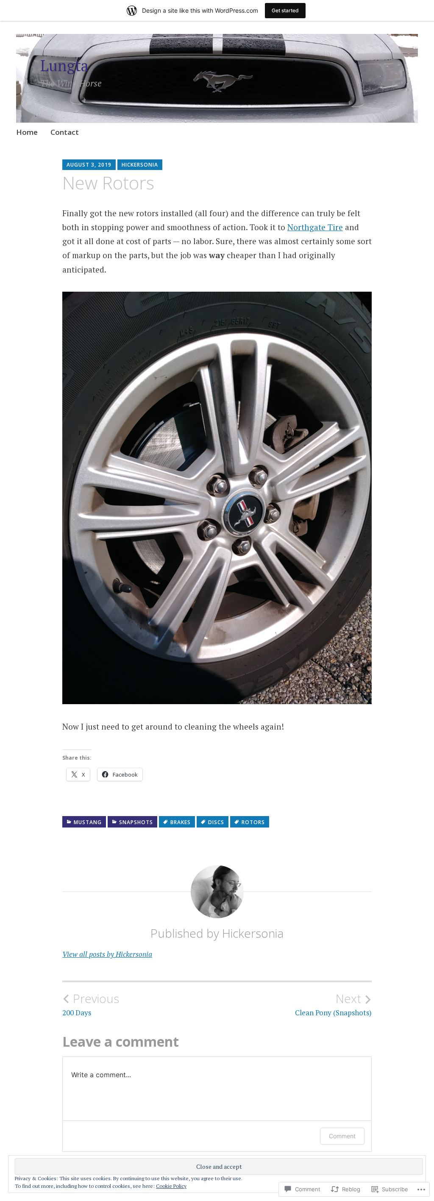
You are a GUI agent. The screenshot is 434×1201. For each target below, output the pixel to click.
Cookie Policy (171, 1186)
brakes (180, 822)
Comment (342, 1136)
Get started (285, 10)
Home (27, 132)
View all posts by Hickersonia (107, 954)
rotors (253, 822)
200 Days (90, 1004)
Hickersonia (140, 164)
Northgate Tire (315, 227)
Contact (64, 132)
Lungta (64, 65)
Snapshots (136, 822)
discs (216, 822)
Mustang (88, 822)
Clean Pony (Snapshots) (333, 1004)
